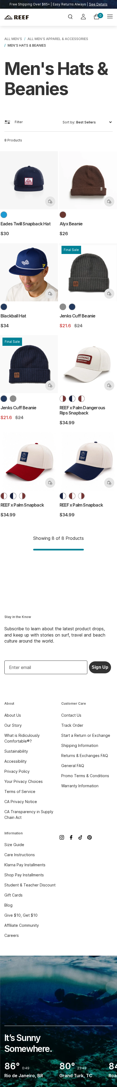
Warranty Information (79, 785)
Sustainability (16, 751)
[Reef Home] (22, 17)
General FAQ (72, 765)
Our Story (13, 725)
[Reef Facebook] (71, 837)
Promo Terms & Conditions (85, 775)
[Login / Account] (83, 17)
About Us (12, 715)
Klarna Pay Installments (24, 864)
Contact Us (71, 715)
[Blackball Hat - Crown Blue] (4, 307)
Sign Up (100, 667)
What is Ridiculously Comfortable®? (22, 738)
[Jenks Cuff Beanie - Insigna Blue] (72, 307)
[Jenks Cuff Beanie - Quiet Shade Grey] (63, 307)
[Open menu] (110, 17)
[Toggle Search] (70, 17)
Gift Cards (13, 895)
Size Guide (14, 844)
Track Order (72, 725)
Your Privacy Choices (23, 781)
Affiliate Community (21, 925)
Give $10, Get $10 (21, 915)
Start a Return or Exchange (85, 735)
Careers (11, 935)
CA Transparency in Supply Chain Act (28, 814)
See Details (98, 4)
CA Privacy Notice (20, 801)
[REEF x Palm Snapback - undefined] (72, 398)
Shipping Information (79, 745)
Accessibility (15, 761)
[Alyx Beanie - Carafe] (63, 214)
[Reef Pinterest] (89, 837)
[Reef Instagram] (62, 837)
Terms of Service (19, 791)
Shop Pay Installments (24, 875)
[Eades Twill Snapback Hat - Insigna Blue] (4, 214)
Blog (8, 905)
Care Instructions (19, 854)
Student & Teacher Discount (30, 885)
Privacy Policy (17, 771)
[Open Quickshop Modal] (50, 201)
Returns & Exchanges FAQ (84, 755)
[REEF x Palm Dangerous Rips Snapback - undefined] (63, 398)
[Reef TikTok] (80, 837)
